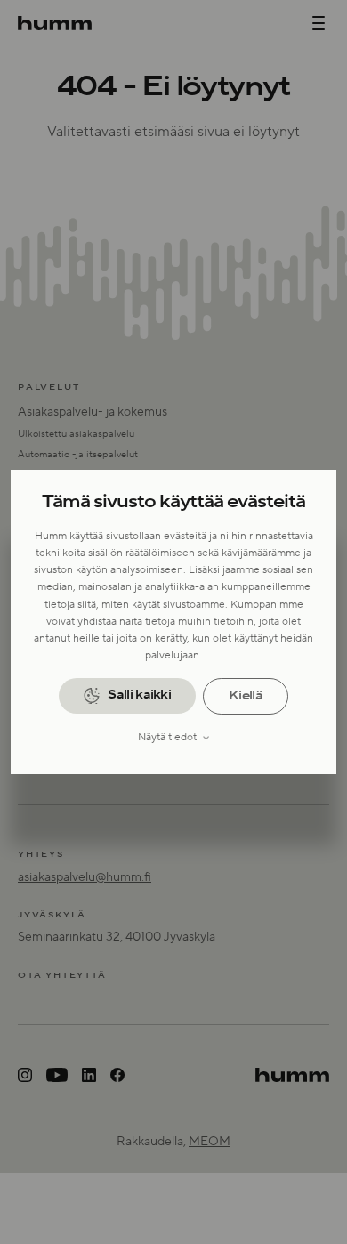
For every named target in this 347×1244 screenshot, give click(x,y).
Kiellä (245, 696)
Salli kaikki (139, 695)
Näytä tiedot (167, 737)
